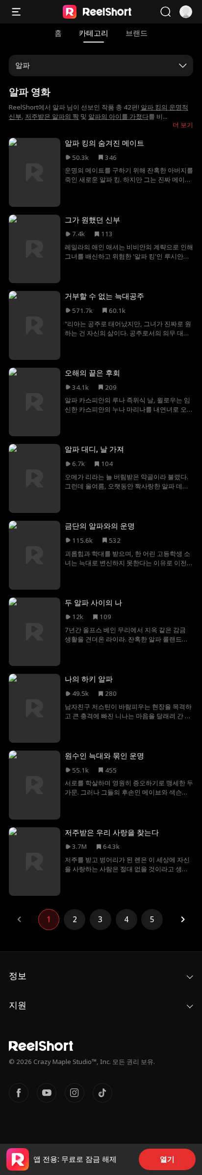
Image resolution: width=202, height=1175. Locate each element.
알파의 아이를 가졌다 (118, 116)
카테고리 (93, 33)
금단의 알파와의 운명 (100, 526)
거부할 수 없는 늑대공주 (104, 296)
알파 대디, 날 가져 (94, 449)
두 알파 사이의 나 (93, 603)
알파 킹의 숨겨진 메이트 (104, 143)
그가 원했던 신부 (92, 220)
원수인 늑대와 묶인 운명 (104, 756)
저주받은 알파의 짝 (52, 116)
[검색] (165, 11)
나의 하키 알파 (89, 679)
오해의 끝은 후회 (92, 373)
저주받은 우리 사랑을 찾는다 (112, 832)
